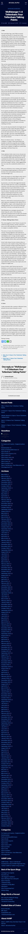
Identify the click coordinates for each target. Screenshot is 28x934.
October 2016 (5, 664)
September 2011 (6, 765)
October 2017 (5, 651)
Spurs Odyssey (5, 880)
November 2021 (5, 569)
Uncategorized (5, 467)
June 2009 (4, 810)
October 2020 (5, 591)
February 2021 (5, 583)
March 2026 (4, 476)
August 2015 (4, 684)
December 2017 (5, 647)
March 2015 (4, 688)
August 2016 (4, 668)
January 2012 (5, 758)
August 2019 (4, 612)
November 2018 (5, 629)
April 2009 (4, 814)
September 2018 (6, 633)
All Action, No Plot (14, 2)
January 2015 (5, 692)
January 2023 (5, 542)
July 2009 (4, 808)
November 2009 (6, 800)
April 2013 (4, 732)
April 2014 (4, 709)
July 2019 (4, 614)
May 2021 (4, 577)
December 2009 (6, 798)
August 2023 (5, 530)
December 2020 (6, 587)
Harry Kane (23, 345)
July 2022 (4, 554)
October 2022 (5, 548)
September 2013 (6, 723)
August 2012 (4, 748)
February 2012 (5, 756)
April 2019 (4, 620)
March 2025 (4, 497)
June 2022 (4, 556)
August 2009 (5, 806)
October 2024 (5, 507)
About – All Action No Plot (8, 925)
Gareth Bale (17, 345)
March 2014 (4, 711)
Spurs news (4, 455)
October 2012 (5, 744)
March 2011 (4, 773)
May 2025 (4, 494)
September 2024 (6, 509)
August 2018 (4, 635)
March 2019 (4, 622)
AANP (6, 23)
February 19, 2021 (14, 23)
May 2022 (4, 558)
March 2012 (4, 754)
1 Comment (24, 23)
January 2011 (5, 777)
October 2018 (5, 631)
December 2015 (5, 680)
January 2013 (5, 738)
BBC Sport (4, 910)
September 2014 (6, 699)
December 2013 (5, 717)
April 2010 (4, 791)
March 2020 (4, 598)
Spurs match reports (14, 8)
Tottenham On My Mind (7, 884)
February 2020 (5, 600)
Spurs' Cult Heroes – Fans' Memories (11, 465)
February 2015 (5, 690)
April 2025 (4, 495)
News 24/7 (5, 437)
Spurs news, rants (6, 457)
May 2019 (4, 618)
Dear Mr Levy (5, 874)
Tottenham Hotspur (4, 436)
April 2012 (4, 752)
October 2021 (5, 571)
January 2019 (5, 626)
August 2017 (4, 655)
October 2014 (5, 697)
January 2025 (5, 501)
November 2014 (5, 695)
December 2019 (5, 604)
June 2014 (4, 705)
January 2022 (5, 565)
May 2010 (4, 789)
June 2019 (4, 616)
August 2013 (4, 725)
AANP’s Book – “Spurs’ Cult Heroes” (11, 861)
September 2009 (6, 804)
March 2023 (4, 538)
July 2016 (4, 670)
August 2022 (5, 552)
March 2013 (4, 734)
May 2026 (4, 474)
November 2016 (5, 662)
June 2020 (4, 596)
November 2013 (5, 719)
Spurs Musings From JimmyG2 (10, 878)
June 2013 (4, 728)
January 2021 (5, 585)
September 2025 (6, 488)
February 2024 (5, 519)
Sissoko (10, 347)
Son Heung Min (16, 347)
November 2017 (5, 649)
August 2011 (4, 767)
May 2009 (4, 812)
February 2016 (5, 676)
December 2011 (5, 760)
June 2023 (4, 532)
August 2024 (5, 511)
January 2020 (5, 602)
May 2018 (4, 637)
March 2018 (4, 641)
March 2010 (4, 793)
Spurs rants (4, 461)
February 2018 (5, 643)
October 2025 (5, 486)
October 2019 (5, 608)
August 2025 (5, 490)
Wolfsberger (14, 348)
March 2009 (4, 816)
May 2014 (4, 707)
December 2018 (5, 628)
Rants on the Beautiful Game (9, 449)
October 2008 (5, 826)
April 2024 (4, 515)
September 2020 (6, 593)
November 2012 (5, 742)
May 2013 (4, 730)
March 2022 (4, 561)
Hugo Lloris (5, 347)
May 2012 (4, 750)
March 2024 (4, 517)
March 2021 (4, 581)
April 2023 (4, 536)
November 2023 (5, 525)
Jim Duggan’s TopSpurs (8, 876)
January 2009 (5, 820)
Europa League (10, 345)
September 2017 (6, 653)
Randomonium (5, 447)
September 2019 (6, 610)
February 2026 (5, 478)
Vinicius (9, 348)
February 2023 (5, 540)
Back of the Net (5, 908)
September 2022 (6, 550)
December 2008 (6, 822)
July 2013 (4, 727)
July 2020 (4, 595)
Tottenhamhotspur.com (8, 914)
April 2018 (4, 639)
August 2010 (5, 787)
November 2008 (6, 824)
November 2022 (5, 546)
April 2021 (4, 579)
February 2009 (5, 818)
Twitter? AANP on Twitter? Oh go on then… (13, 865)
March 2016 (4, 674)
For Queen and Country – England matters (13, 444)
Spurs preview (5, 459)
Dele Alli (5, 345)
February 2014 (5, 713)
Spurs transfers (5, 463)
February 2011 (5, 775)
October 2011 (5, 763)
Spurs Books (4, 451)
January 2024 (5, 521)
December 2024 (5, 503)
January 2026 (5, 480)
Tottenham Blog (5, 882)
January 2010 (5, 796)
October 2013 (5, 721)
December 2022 (5, 544)
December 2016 (5, 661)
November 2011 (5, 761)
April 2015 (4, 686)
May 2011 (4, 769)
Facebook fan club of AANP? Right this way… (13, 863)
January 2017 (5, 659)
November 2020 (6, 589)
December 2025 (5, 482)
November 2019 (5, 606)
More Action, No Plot (7, 899)
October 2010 (5, 783)
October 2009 (5, 802)
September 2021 (6, 573)
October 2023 (5, 527)
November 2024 (5, 505)
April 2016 (4, 672)
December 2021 (5, 567)
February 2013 (5, 736)
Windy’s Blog (5, 890)
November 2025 (5, 484)
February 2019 (5, 624)
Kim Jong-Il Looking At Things (9, 897)
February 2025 (5, 499)
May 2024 (4, 513)
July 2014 (4, 703)
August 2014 (4, 701)
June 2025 (4, 492)
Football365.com (6, 912)
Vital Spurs (4, 886)
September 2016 (6, 666)
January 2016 (5, 678)
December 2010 (5, 779)
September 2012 (6, 746)
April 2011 (4, 771)
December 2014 (5, 694)
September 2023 (6, 528)
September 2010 (6, 785)
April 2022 (4, 560)
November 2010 (5, 781)
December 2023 (5, 523)
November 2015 (5, 682)
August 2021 (4, 575)
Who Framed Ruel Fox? (7, 888)
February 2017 (5, 657)
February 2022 (5, 563)
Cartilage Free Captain (7, 873)
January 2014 (5, 715)
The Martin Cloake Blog (7, 901)
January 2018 (5, 645)
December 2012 (5, 740)
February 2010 (5, 794)
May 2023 (4, 534)
